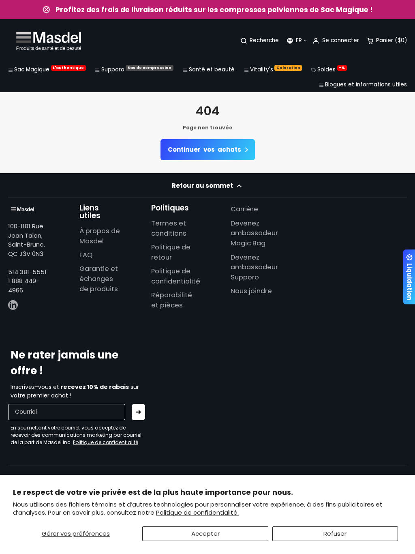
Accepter (205, 533)
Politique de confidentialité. (197, 512)
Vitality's (275, 69)
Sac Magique (49, 69)
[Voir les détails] (22, 209)
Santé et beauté (212, 69)
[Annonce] (207, 9)
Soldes (331, 69)
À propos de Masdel (99, 236)
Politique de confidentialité (175, 276)
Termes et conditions (168, 228)
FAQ (85, 255)
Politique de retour (170, 252)
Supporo (136, 69)
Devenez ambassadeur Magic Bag (254, 233)
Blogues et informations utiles (366, 84)
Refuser (335, 533)
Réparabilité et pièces (171, 300)
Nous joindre (251, 291)
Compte (335, 40)
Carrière (244, 209)
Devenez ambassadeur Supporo (254, 267)
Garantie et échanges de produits (98, 279)
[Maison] (48, 40)
